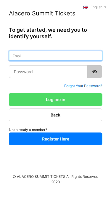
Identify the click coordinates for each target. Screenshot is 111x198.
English (96, 7)
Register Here (55, 138)
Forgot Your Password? (83, 86)
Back (55, 114)
